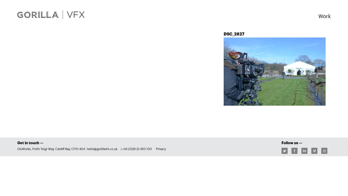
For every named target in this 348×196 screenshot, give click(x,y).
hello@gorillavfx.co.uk (102, 149)
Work (324, 16)
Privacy (161, 149)
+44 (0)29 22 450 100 (137, 149)
